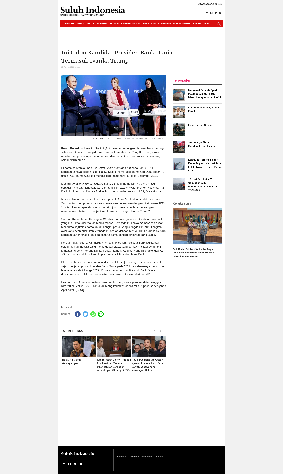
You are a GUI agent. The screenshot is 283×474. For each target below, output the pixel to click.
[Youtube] (220, 13)
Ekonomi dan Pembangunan (125, 23)
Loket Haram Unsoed (200, 125)
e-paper (197, 23)
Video (207, 23)
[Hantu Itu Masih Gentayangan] (79, 346)
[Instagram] (211, 13)
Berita (81, 23)
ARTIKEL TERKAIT (74, 331)
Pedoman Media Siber (140, 456)
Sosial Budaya (151, 23)
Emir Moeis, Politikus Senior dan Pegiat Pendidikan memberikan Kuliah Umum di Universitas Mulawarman (194, 252)
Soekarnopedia (182, 23)
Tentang (159, 456)
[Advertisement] (113, 411)
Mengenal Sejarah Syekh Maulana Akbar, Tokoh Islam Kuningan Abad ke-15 (204, 94)
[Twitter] (216, 13)
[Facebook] (207, 13)
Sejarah (166, 23)
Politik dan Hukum (97, 23)
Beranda (70, 23)
